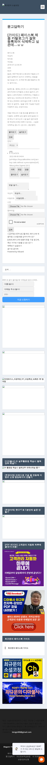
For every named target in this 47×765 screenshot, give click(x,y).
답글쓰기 (18, 245)
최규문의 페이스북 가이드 (18, 648)
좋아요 (12, 132)
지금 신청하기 (23, 299)
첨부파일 (10, 210)
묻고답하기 (10, 756)
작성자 (10, 193)
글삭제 (15, 249)
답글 (26, 169)
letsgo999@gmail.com (21, 732)
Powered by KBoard (15, 251)
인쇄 (10, 137)
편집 (19, 169)
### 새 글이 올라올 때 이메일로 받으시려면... (20, 280)
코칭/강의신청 (23, 759)
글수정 (10, 249)
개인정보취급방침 (23, 756)
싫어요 (22, 132)
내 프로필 (36, 756)
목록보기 (10, 245)
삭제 (12, 169)
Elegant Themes (10, 747)
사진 (9, 202)
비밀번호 (10, 198)
